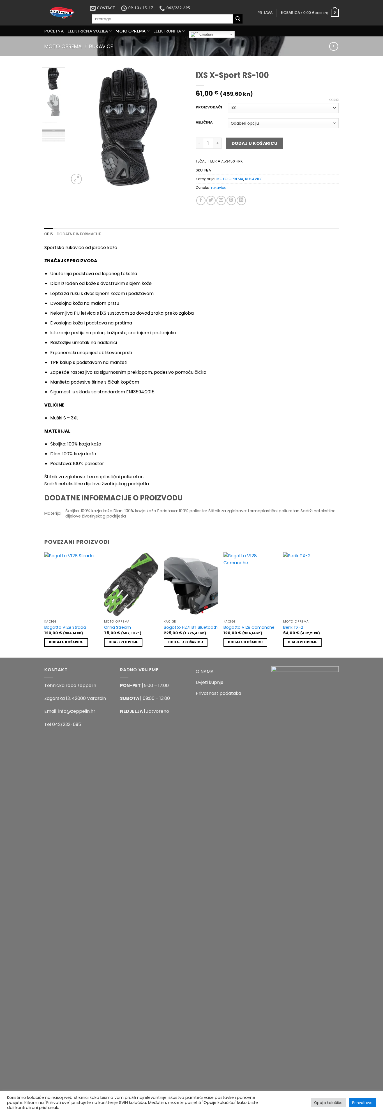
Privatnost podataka (218, 693)
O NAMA (205, 671)
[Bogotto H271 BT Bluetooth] (191, 584)
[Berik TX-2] (310, 584)
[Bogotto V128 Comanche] (250, 584)
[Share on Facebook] (201, 200)
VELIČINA (204, 122)
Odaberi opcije (123, 642)
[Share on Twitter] (211, 200)
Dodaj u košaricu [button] (66, 642)
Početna (54, 31)
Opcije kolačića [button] (328, 1102)
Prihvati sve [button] (362, 1102)
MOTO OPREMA (131, 31)
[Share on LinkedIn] (241, 200)
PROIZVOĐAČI (209, 107)
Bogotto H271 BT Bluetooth (191, 627)
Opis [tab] (48, 234)
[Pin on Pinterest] (231, 200)
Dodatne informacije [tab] (79, 234)
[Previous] (78, 126)
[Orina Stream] (131, 584)
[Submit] (238, 19)
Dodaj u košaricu (254, 143)
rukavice (219, 187)
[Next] (178, 126)
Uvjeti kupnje (209, 682)
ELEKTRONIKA (167, 31)
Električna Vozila (88, 31)
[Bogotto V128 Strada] (71, 584)
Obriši (334, 100)
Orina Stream (117, 627)
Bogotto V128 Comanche (248, 627)
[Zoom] (76, 179)
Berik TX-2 (293, 627)
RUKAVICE (101, 46)
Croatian (205, 34)
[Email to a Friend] (221, 200)
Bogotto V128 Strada (65, 627)
